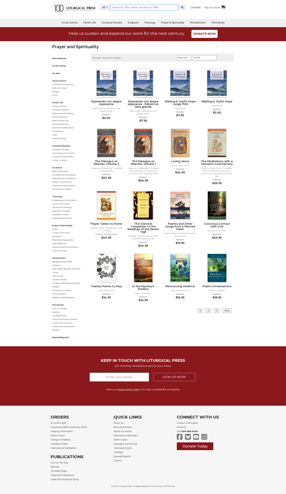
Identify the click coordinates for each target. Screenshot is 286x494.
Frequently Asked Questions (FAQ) (69, 427)
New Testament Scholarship (64, 178)
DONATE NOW (204, 34)
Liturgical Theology (60, 149)
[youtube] (196, 438)
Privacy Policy (156, 486)
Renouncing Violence (180, 286)
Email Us (181, 427)
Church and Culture (61, 204)
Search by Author (123, 431)
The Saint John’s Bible (61, 189)
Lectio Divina (57, 276)
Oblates (55, 287)
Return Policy (58, 435)
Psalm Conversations (216, 286)
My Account (212, 7)
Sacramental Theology (62, 207)
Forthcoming (59, 66)
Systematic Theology (61, 211)
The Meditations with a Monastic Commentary (217, 162)
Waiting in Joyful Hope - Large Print (180, 103)
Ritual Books (57, 131)
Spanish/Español (60, 337)
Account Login (58, 423)
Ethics (54, 95)
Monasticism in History (62, 290)
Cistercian (56, 265)
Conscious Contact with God (217, 225)
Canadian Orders (59, 444)
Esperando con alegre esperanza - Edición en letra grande (143, 104)
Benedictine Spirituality (62, 262)
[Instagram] (204, 438)
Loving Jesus (180, 161)
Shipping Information (62, 431)
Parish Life (89, 22)
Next (227, 310)
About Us (118, 423)
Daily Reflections (59, 243)
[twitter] (188, 438)
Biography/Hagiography (63, 240)
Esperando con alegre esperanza (106, 103)
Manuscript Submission (126, 435)
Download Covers (123, 448)
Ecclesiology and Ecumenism (64, 200)
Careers (118, 460)
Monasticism (198, 22)
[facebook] (180, 438)
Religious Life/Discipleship (63, 297)
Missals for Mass (59, 138)
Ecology (55, 91)
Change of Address (60, 439)
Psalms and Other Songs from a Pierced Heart (180, 226)
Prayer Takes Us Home (106, 223)
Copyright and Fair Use (125, 444)
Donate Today (195, 446)
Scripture (133, 22)
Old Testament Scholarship (63, 175)
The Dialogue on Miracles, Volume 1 (143, 162)
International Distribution (64, 448)
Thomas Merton (59, 294)
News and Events (123, 427)
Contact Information (187, 423)
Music (54, 135)
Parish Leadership (59, 117)
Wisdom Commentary (62, 182)
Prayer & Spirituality (172, 22)
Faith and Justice (59, 88)
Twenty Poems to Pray (106, 286)
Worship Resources (60, 124)
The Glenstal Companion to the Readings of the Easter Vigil (143, 227)
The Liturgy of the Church (63, 153)
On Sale (56, 73)
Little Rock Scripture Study (63, 185)
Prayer (55, 229)
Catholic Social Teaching (62, 84)
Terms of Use (169, 486)
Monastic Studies (59, 279)
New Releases (59, 58)
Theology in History (60, 214)
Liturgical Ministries (60, 110)
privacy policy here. (128, 389)
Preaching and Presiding (62, 113)
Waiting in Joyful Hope (216, 101)
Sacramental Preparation (63, 128)
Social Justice (69, 22)
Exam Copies (120, 439)
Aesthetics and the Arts (62, 218)
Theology (150, 22)
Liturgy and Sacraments (62, 156)
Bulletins (56, 330)
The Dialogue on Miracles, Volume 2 (106, 162)
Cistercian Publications (62, 475)
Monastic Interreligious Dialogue (66, 283)
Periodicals (218, 22)
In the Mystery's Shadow (143, 287)
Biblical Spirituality (60, 171)
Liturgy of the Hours (61, 233)
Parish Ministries (59, 106)
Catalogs (118, 452)
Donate (196, 7)
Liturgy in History (59, 160)
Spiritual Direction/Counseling (65, 247)
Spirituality (57, 236)
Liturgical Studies (111, 22)
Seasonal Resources (60, 120)
